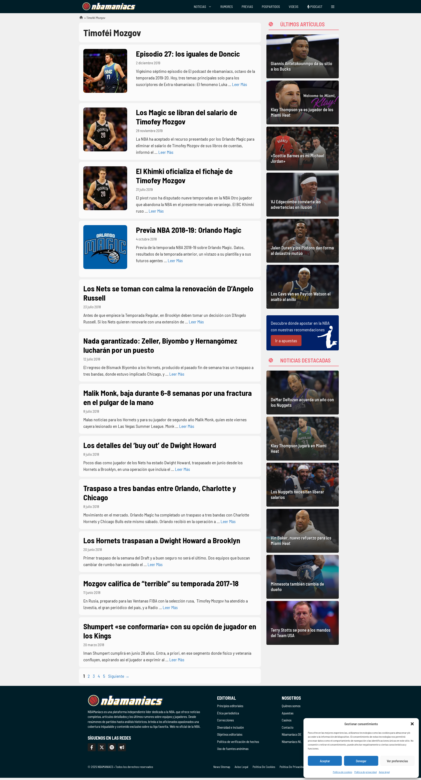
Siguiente (118, 676)
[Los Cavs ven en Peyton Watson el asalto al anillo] (302, 287)
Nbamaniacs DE (291, 734)
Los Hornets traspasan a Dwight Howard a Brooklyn (161, 540)
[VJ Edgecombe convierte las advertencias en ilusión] (302, 195)
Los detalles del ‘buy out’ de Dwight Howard (149, 445)
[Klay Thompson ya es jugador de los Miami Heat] (302, 102)
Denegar (361, 761)
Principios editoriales (230, 706)
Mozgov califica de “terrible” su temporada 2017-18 (161, 583)
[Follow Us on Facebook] (92, 747)
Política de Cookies (264, 767)
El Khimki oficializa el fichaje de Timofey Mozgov (184, 175)
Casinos (286, 720)
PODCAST (316, 7)
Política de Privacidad (292, 767)
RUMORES (226, 7)
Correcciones (225, 720)
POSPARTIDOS (271, 7)
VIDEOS (293, 7)
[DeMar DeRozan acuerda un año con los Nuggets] (302, 392)
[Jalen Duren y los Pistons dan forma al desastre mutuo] (302, 241)
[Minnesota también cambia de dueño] (302, 577)
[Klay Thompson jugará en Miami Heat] (302, 439)
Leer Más (239, 84)
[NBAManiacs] (109, 6)
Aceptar (325, 761)
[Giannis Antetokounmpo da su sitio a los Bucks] (302, 56)
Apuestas (287, 713)
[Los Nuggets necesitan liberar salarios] (302, 485)
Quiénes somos (291, 706)
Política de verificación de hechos (238, 742)
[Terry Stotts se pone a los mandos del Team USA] (302, 623)
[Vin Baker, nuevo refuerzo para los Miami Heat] (302, 531)
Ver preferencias (397, 761)
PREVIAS (247, 7)
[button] (412, 724)
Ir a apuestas (286, 340)
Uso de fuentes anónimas (232, 749)
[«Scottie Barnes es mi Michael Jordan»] (302, 148)
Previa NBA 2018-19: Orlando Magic (188, 229)
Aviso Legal (241, 767)
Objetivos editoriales (229, 734)
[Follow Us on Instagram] (112, 747)
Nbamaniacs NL (291, 742)
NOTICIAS (200, 7)
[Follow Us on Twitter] (102, 747)
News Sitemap (221, 767)
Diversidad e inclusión (230, 727)
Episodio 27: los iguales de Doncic (188, 53)
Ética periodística (228, 713)
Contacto (287, 727)
